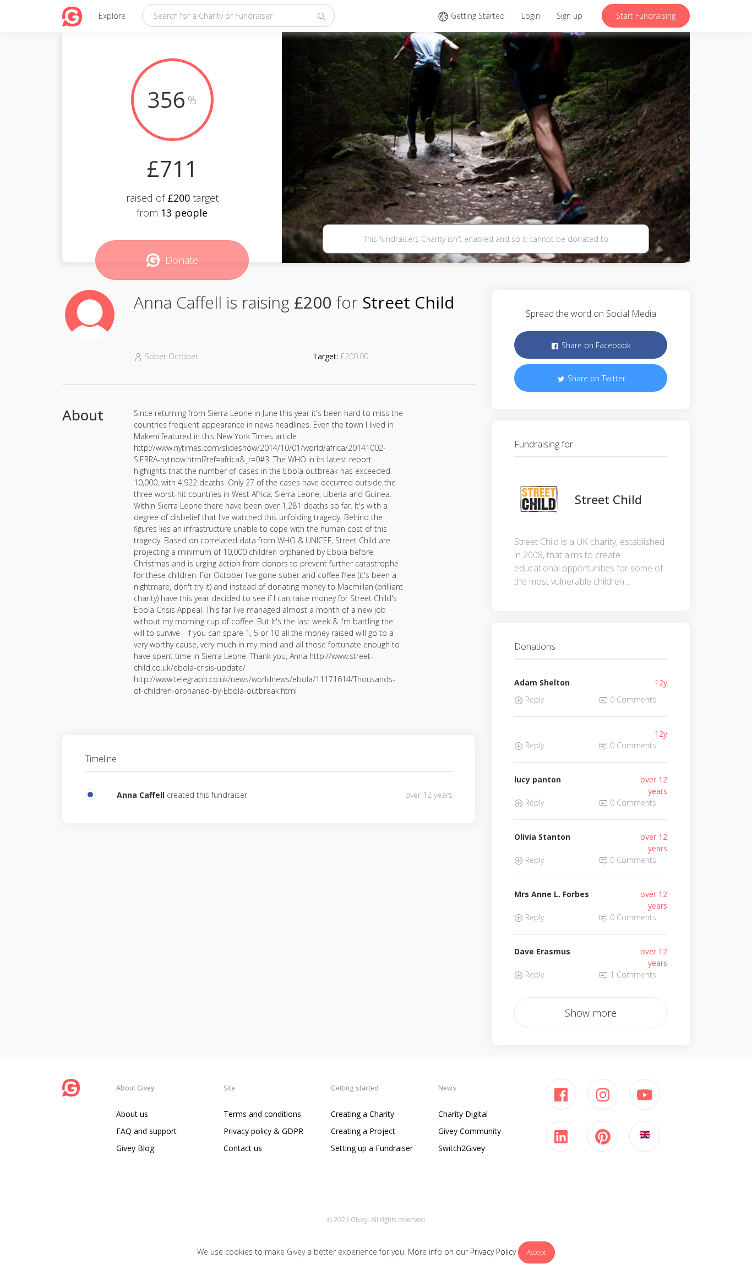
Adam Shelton (542, 682)
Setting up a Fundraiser (372, 1148)
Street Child (408, 302)
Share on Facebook (595, 345)
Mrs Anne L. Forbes (551, 894)
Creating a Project (363, 1131)
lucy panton (537, 779)
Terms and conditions (262, 1114)
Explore (112, 15)
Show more (591, 1012)
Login (530, 15)
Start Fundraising (645, 15)
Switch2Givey (461, 1148)
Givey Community (469, 1131)
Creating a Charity (362, 1114)
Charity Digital (463, 1114)
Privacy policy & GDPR (263, 1131)
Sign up (569, 15)
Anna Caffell (141, 795)
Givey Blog (135, 1148)
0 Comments (632, 699)
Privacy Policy (493, 1251)
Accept (536, 1252)
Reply (533, 699)
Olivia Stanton (542, 836)
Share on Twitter (595, 378)
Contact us (243, 1148)
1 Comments (632, 974)
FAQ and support (146, 1131)
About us (132, 1114)
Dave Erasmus (542, 951)
